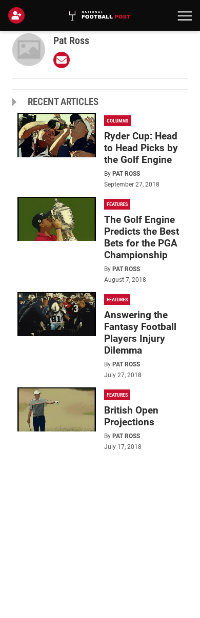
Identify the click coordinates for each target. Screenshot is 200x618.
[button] (183, 15)
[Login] (18, 15)
